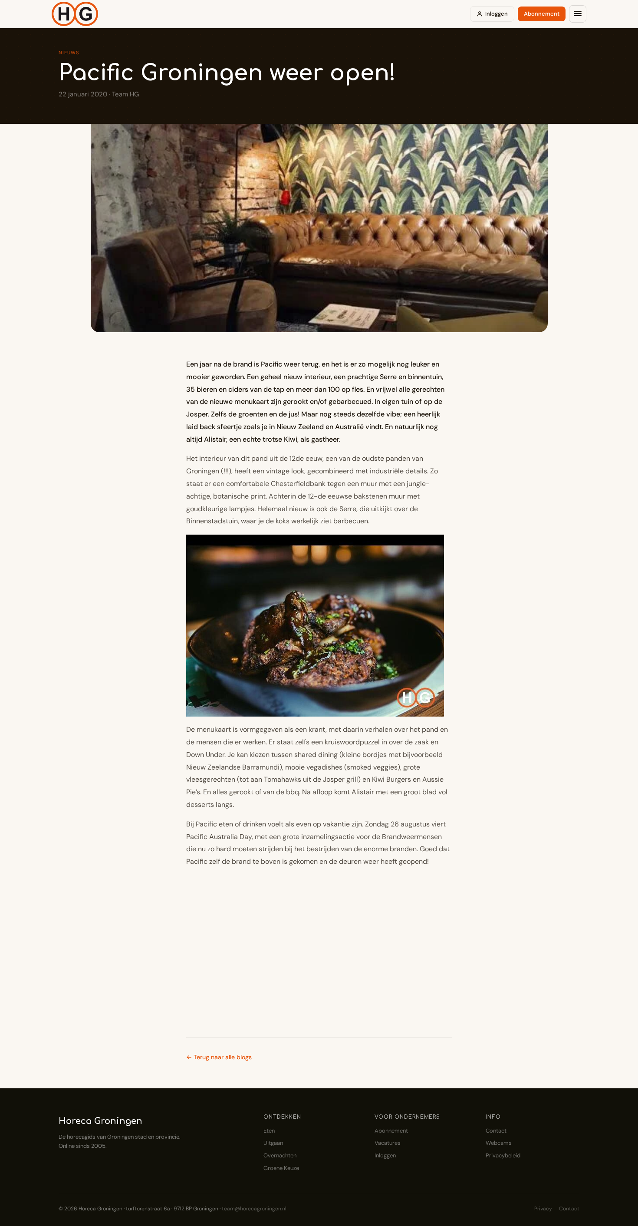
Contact (496, 1130)
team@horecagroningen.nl (254, 1208)
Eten (269, 1130)
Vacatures (388, 1143)
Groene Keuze (281, 1168)
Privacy (543, 1208)
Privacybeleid (503, 1155)
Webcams (499, 1143)
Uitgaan (273, 1143)
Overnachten (279, 1155)
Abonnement (541, 13)
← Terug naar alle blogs (219, 1057)
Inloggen (496, 13)
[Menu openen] (577, 14)
